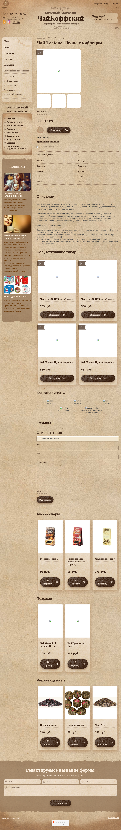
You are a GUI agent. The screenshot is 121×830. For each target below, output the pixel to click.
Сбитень (10, 76)
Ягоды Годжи (12, 80)
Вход (106, 3)
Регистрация (97, 3)
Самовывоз (16, 21)
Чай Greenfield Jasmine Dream (48, 644)
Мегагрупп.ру (113, 818)
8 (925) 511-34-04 (16, 14)
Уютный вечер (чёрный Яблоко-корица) (76, 561)
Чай (44, 38)
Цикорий (10, 89)
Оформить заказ (106, 19)
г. (7, 17)
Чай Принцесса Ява (75, 644)
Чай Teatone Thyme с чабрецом (56, 298)
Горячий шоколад (14, 94)
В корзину (54, 314)
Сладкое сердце (75, 725)
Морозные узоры (49, 558)
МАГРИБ (100, 725)
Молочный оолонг (105, 558)
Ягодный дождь (48, 725)
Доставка (16, 23)
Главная (39, 38)
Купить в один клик (48, 141)
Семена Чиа (11, 85)
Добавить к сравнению (48, 147)
